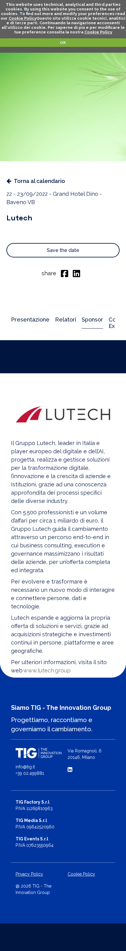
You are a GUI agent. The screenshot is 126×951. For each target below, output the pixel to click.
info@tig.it (25, 766)
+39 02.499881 (30, 773)
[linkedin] (76, 273)
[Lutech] (63, 414)
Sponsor (92, 319)
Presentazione (30, 319)
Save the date (63, 250)
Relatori (65, 319)
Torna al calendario (39, 181)
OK (63, 42)
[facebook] (64, 273)
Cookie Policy (22, 18)
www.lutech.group (47, 670)
